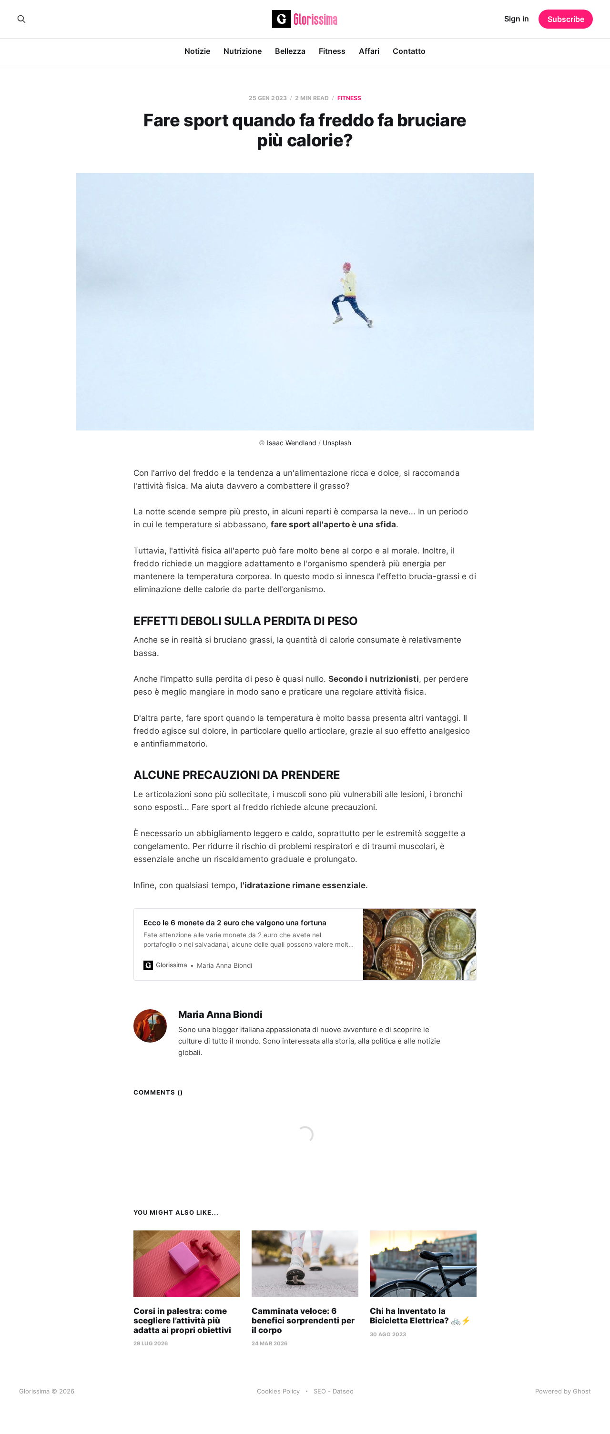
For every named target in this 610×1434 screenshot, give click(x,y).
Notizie (197, 51)
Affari (369, 51)
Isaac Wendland (291, 443)
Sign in (516, 18)
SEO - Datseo (334, 1391)
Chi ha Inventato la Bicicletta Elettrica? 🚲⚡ (420, 1315)
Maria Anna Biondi (220, 1014)
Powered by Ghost (563, 1391)
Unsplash (337, 443)
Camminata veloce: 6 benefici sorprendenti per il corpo (303, 1320)
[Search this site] (21, 19)
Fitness (332, 51)
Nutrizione (243, 51)
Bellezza (290, 51)
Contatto (409, 51)
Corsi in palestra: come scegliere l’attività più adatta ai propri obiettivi (182, 1320)
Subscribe (566, 19)
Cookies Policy (278, 1391)
